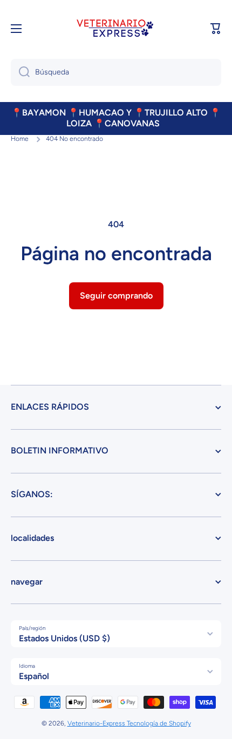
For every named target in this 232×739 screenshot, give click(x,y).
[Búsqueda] (20, 72)
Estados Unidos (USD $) (64, 638)
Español (34, 676)
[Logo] (116, 29)
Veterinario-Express (97, 723)
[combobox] (116, 72)
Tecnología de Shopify (159, 723)
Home (20, 139)
